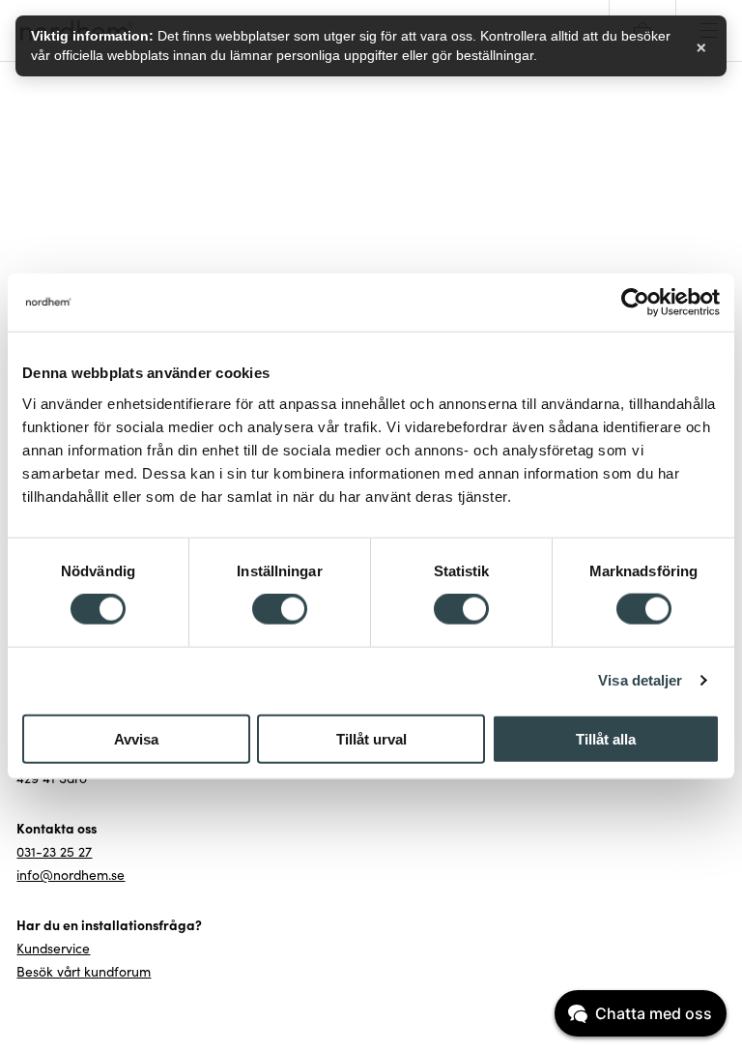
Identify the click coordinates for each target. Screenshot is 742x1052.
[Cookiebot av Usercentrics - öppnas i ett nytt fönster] (635, 302)
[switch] (279, 609)
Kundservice (53, 948)
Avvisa (136, 738)
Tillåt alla (606, 738)
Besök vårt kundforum (83, 971)
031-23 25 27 (54, 852)
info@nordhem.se (70, 875)
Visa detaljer (640, 680)
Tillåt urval (371, 738)
